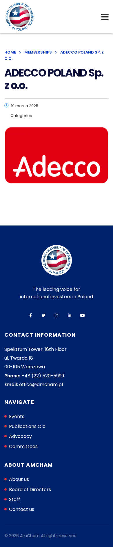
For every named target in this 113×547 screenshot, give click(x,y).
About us (19, 479)
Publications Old (27, 426)
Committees (23, 446)
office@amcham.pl (41, 384)
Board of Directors (30, 489)
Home (10, 52)
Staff (14, 499)
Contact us (21, 509)
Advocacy (20, 436)
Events (16, 416)
